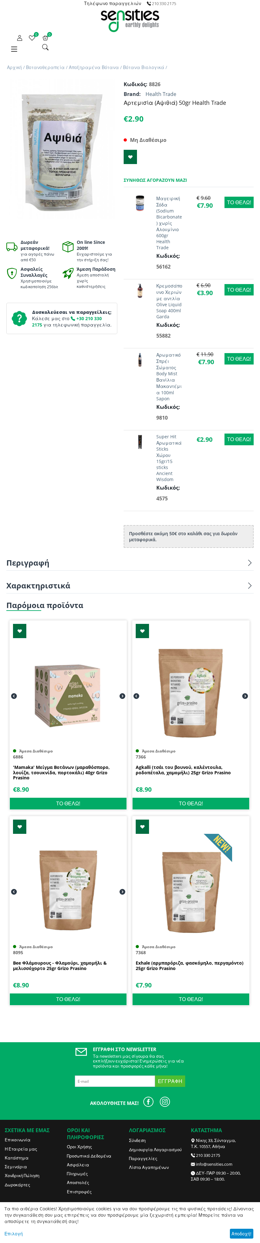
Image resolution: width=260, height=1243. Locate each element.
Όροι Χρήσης (79, 1147)
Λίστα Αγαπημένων (149, 1167)
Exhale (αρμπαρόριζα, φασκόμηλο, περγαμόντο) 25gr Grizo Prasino (190, 966)
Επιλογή (13, 1234)
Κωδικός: (135, 84)
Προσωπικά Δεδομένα (89, 1156)
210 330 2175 (208, 1155)
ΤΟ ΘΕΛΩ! (239, 202)
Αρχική (14, 67)
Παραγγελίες (143, 1158)
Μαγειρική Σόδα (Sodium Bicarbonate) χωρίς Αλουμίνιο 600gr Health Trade (169, 223)
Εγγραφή (170, 1081)
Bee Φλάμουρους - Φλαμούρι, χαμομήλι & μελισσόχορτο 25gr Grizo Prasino (60, 966)
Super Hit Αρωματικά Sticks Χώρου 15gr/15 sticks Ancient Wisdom (169, 458)
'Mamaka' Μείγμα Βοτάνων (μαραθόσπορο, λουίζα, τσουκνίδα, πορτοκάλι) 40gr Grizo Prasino (61, 773)
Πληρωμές (77, 1173)
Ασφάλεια (78, 1165)
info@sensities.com (214, 1164)
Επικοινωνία (17, 1140)
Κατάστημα (17, 1158)
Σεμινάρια (16, 1167)
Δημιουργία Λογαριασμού (155, 1149)
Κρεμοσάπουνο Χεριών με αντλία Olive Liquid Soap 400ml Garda (169, 301)
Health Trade (161, 94)
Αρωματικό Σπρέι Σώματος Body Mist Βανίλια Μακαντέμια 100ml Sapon (169, 377)
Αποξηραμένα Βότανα (94, 67)
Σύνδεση (137, 1140)
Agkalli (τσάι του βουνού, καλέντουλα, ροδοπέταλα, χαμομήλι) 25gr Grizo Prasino (183, 770)
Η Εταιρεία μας (21, 1149)
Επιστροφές (79, 1192)
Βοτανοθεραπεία (45, 67)
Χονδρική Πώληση (22, 1175)
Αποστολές (78, 1182)
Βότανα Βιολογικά (143, 67)
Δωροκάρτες (17, 1185)
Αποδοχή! (241, 1234)
